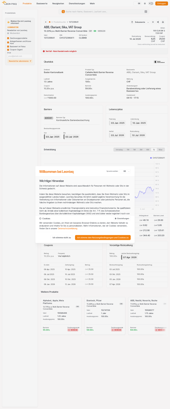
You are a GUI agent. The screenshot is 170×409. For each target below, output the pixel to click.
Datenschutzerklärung (67, 228)
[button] (122, 218)
